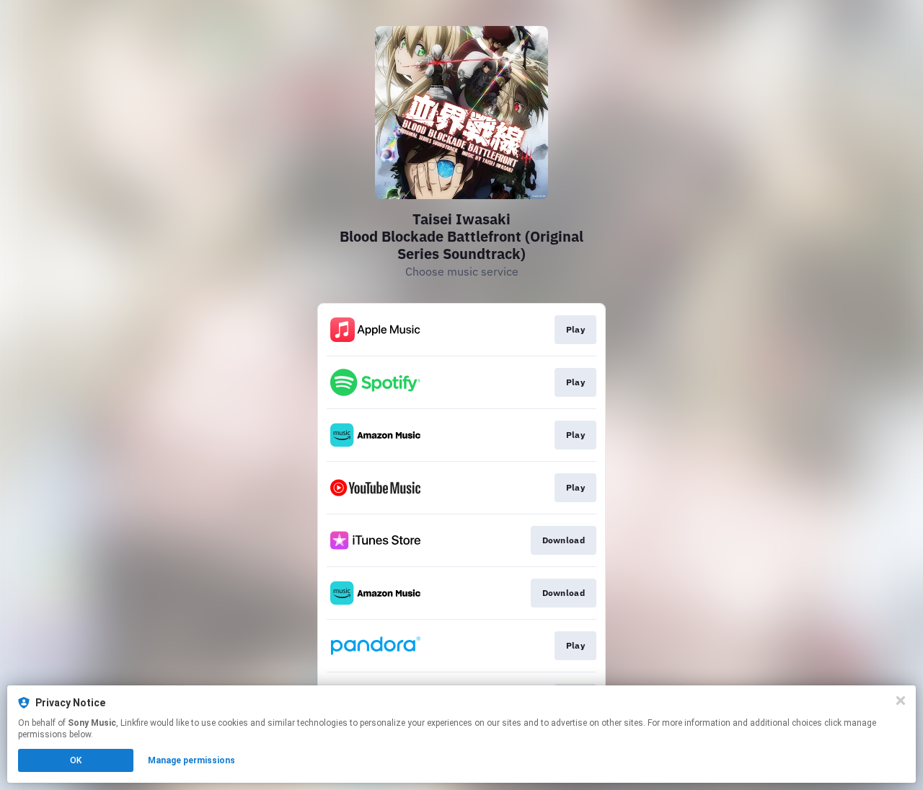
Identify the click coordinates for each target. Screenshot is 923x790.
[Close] (900, 700)
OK (75, 760)
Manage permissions (191, 760)
